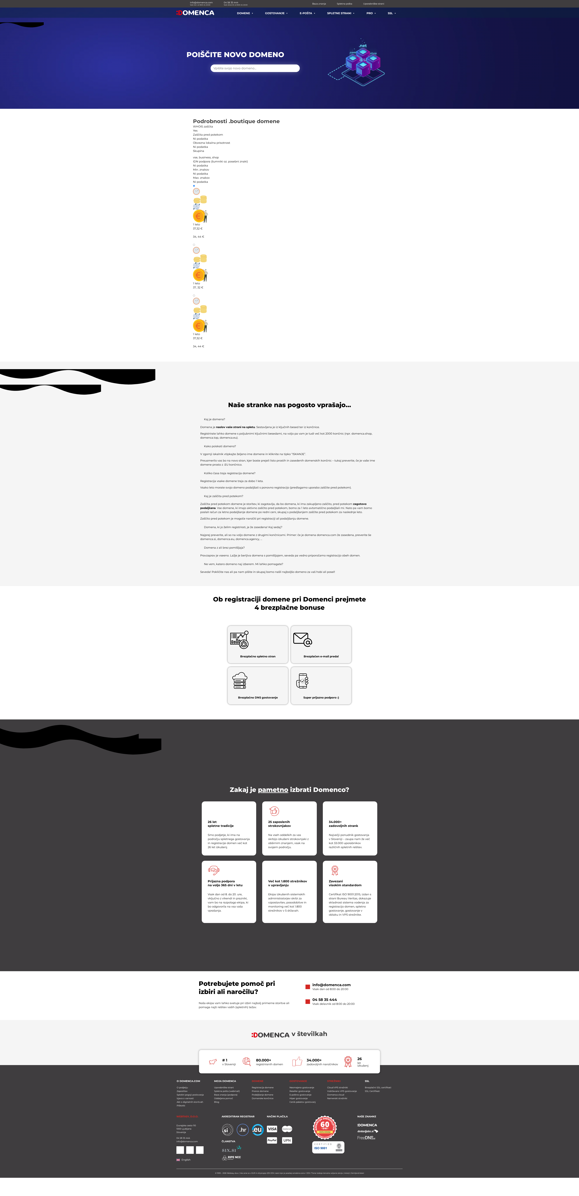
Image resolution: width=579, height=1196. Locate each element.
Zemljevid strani (357, 1173)
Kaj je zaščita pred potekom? (223, 496)
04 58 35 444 (324, 999)
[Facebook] (190, 1150)
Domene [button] (243, 13)
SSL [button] (390, 13)
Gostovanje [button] (275, 13)
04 (177, 1138)
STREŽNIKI (334, 1081)
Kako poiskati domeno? (220, 446)
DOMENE (257, 1081)
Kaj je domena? (214, 419)
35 (183, 1138)
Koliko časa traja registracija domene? (229, 473)
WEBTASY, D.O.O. (187, 1116)
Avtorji (347, 1173)
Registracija (204, 186)
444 (187, 1138)
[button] (289, 420)
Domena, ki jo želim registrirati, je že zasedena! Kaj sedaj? (243, 527)
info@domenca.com (331, 985)
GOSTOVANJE (298, 1081)
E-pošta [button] (306, 13)
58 (180, 1138)
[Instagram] (200, 1150)
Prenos (200, 295)
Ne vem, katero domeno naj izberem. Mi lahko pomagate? (243, 564)
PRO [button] (370, 13)
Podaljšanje (204, 244)
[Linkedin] (180, 1150)
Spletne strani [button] (339, 13)
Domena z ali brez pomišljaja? (224, 547)
